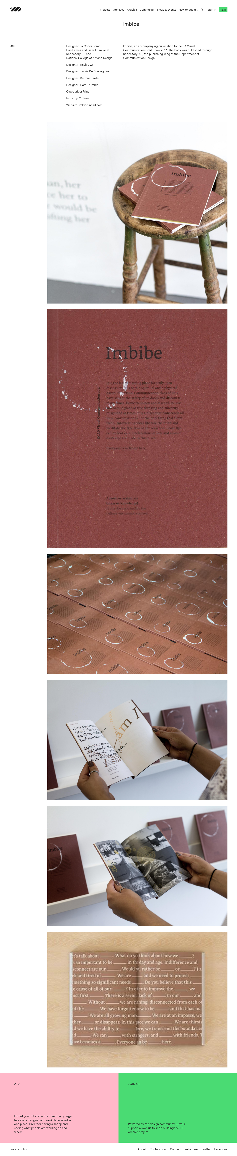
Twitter (206, 1149)
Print (86, 91)
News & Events (166, 9)
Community (147, 9)
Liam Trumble (97, 50)
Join (223, 9)
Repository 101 (75, 54)
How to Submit (188, 9)
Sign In (212, 9)
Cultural (84, 98)
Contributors (158, 1149)
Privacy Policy (19, 1149)
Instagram (191, 1149)
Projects (105, 9)
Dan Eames (73, 50)
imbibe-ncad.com (91, 105)
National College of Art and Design (89, 58)
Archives (118, 9)
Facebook (220, 1149)
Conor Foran (92, 46)
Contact (175, 1149)
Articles (132, 9)
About (142, 1149)
